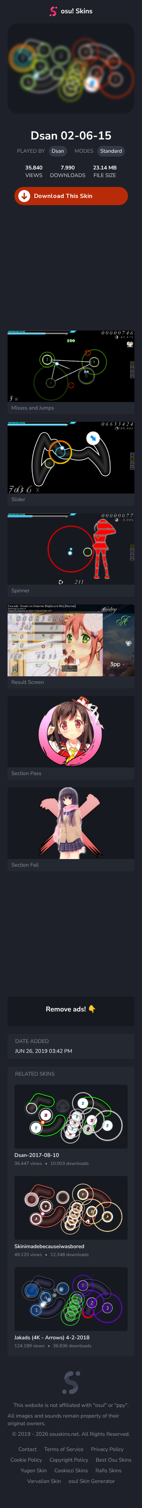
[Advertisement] (57, 275)
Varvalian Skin (44, 1481)
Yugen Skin (33, 1470)
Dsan (58, 151)
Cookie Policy (26, 1460)
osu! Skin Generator (92, 1481)
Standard (111, 151)
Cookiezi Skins (71, 1470)
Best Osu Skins (113, 1460)
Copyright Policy (69, 1460)
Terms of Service (64, 1449)
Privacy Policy (107, 1449)
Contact (28, 1449)
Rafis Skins (108, 1470)
